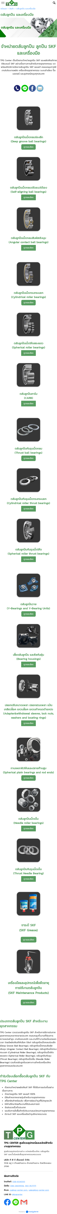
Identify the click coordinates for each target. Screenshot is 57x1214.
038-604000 (18, 1181)
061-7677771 (30, 1185)
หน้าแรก (4, 8)
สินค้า (11, 8)
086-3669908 (17, 1185)
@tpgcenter (17, 1194)
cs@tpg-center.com (18, 1190)
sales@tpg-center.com (39, 1190)
